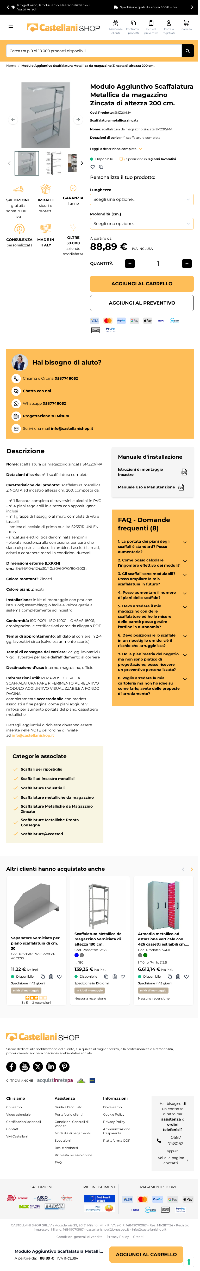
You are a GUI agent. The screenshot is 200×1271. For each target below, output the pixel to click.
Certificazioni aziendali (23, 1122)
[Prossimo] (78, 119)
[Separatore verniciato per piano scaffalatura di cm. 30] (36, 905)
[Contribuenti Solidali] (99, 1198)
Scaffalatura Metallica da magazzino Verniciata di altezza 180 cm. (98, 939)
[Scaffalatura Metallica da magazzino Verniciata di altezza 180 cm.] (100, 905)
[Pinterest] (64, 1067)
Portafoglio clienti (69, 1114)
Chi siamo (14, 1107)
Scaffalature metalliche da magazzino (57, 797)
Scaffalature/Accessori (42, 834)
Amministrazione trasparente (116, 1131)
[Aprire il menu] (12, 27)
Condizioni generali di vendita (80, 1237)
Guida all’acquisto (68, 1107)
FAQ (58, 1162)
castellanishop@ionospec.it (107, 1229)
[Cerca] (188, 50)
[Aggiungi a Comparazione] (101, 167)
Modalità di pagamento (73, 1133)
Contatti (12, 1129)
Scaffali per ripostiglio (41, 769)
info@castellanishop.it (33, 735)
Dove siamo (112, 1107)
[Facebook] (11, 1067)
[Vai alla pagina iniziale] (63, 27)
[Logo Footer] (100, 1037)
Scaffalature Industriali (43, 788)
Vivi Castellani (17, 1136)
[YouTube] (25, 1067)
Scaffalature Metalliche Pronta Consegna (50, 822)
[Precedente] (13, 119)
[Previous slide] (183, 869)
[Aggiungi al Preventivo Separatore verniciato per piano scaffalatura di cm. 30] (51, 976)
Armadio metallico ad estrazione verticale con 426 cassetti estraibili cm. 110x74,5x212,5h (162, 939)
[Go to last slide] (8, 7)
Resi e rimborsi (66, 1148)
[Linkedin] (51, 1067)
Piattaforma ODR (116, 1140)
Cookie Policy (113, 1114)
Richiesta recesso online (73, 1155)
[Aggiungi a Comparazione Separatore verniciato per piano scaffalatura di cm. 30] (42, 976)
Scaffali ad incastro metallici (47, 778)
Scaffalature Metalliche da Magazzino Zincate (57, 809)
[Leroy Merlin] (81, 1080)
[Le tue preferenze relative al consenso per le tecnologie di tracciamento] (189, 1262)
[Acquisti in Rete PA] (55, 1080)
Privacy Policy (114, 1122)
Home (11, 66)
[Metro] (92, 1080)
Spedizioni (63, 1140)
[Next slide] (192, 7)
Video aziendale (18, 1114)
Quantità (101, 263)
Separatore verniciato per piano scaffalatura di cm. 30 (35, 943)
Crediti (138, 1237)
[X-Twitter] (38, 1067)
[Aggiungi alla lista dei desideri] (92, 167)
